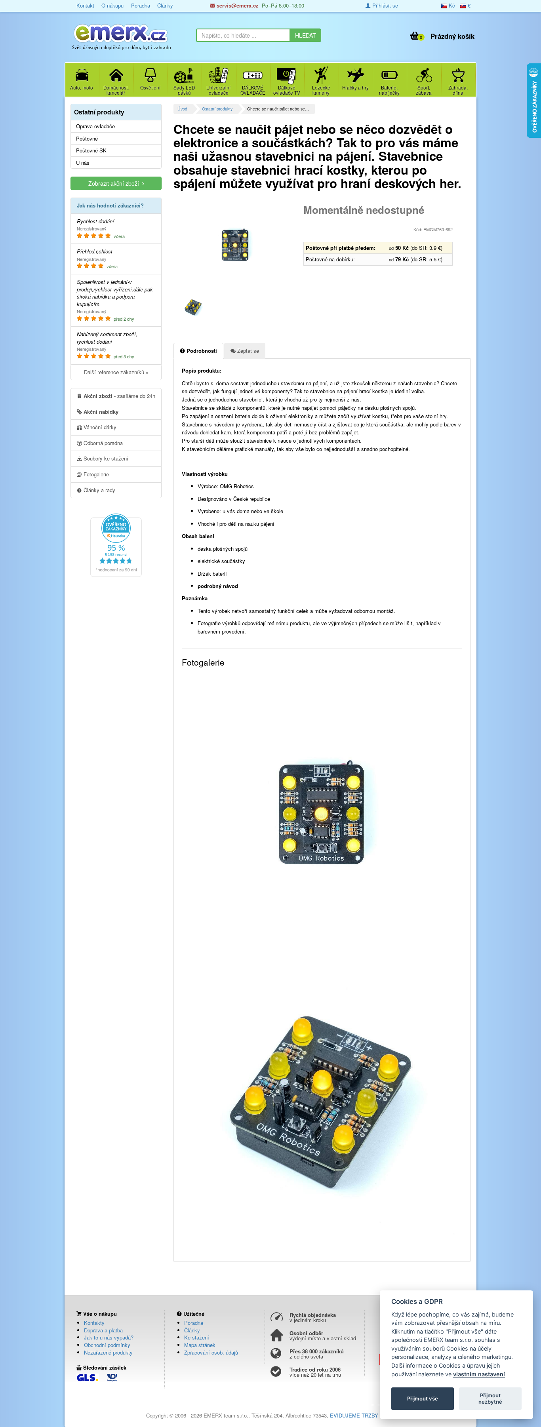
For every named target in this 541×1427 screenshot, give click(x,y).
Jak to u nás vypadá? (108, 1337)
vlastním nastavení (479, 1374)
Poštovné (87, 138)
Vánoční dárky (99, 427)
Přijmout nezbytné (490, 1398)
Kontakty (94, 1322)
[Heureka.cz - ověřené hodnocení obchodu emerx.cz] (116, 544)
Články (165, 5)
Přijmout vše (422, 1398)
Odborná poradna (102, 443)
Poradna (140, 5)
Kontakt (85, 5)
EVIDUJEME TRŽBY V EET (362, 1415)
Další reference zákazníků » (116, 372)
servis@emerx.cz (237, 5)
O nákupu (112, 5)
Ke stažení (196, 1337)
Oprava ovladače (95, 126)
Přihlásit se (384, 5)
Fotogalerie (95, 474)
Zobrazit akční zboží (115, 183)
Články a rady (98, 490)
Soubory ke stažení (105, 458)
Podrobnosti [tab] (201, 350)
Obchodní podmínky (107, 1345)
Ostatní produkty (217, 109)
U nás (83, 163)
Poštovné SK (91, 150)
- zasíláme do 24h (119, 396)
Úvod (182, 109)
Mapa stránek (199, 1345)
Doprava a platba (103, 1330)
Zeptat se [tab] (247, 350)
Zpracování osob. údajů (211, 1352)
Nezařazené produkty (108, 1352)
